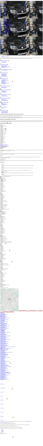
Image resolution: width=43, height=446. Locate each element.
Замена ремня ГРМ (4, 61)
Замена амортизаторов (4, 79)
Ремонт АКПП (6, 20)
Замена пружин (3, 81)
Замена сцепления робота (4, 76)
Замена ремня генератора (4, 104)
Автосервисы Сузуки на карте (5, 34)
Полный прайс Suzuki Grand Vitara (8, 30)
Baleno (5, 14)
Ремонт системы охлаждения (7, 23)
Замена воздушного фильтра (5, 111)
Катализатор (5, 28)
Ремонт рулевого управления (7, 24)
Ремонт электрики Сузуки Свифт (4, 102)
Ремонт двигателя (4, 67)
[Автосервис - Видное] (5, 312)
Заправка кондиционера (4, 70)
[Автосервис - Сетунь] (3, 312)
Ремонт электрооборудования (7, 25)
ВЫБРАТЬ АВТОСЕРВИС (3, 41)
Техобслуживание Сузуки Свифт (4, 110)
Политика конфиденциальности (4, 422)
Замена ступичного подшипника (5, 82)
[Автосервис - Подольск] (1, 312)
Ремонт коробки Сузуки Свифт (4, 72)
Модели (4, 11)
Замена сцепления (4, 75)
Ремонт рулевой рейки (4, 87)
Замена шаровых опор (4, 83)
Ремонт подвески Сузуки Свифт (4, 78)
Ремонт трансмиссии (6, 26)
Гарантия (5, 8)
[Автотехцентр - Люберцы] (13, 312)
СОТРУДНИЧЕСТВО (29, 421)
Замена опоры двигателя (4, 65)
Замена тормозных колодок (5, 100)
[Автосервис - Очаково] (6, 312)
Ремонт (4, 18)
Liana (5, 16)
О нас (2, 429)
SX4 (4, 13)
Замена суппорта (3, 99)
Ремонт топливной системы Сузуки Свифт (5, 94)
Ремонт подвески (6, 22)
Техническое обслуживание (7, 19)
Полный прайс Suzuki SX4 (7, 31)
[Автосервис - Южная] (4, 312)
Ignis (4, 15)
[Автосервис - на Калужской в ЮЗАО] (11, 312)
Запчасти (5, 9)
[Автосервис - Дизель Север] (8, 312)
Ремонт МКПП (6, 21)
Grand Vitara (5, 12)
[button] (3, 144)
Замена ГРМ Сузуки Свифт (3, 60)
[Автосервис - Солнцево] (9, 312)
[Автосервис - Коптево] (12, 312)
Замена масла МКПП (4, 74)
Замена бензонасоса (4, 95)
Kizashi (5, 17)
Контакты (4, 33)
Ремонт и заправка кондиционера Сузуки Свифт (6, 69)
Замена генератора (4, 103)
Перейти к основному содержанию (4, 0)
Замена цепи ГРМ (4, 62)
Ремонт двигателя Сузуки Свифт (4, 64)
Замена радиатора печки (4, 91)
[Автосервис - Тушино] (10, 312)
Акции (5, 10)
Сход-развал (5, 27)
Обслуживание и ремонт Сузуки (5, 56)
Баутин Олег (4, 433)
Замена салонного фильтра (5, 112)
